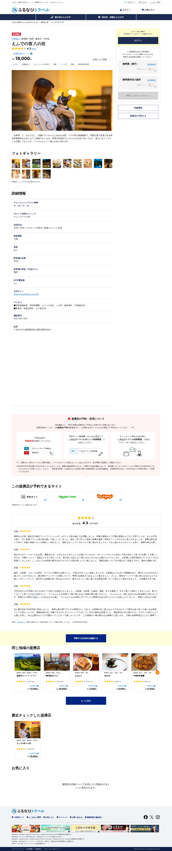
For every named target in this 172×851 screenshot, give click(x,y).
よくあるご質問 (155, 2)
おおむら (78, 676)
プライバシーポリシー (51, 849)
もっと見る (86, 700)
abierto (107, 676)
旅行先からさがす (63, 17)
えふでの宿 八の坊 (24, 743)
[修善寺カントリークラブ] (28, 662)
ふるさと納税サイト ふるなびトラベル (25, 22)
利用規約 (38, 849)
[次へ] (158, 673)
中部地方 (16, 39)
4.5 (118, 681)
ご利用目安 (33, 686)
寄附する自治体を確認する (86, 638)
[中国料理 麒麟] (144, 662)
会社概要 (29, 849)
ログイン (127, 9)
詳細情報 (138, 107)
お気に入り (150, 9)
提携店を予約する (138, 116)
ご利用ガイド (131, 2)
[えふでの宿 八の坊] (28, 729)
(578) (33, 49)
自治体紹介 (151, 64)
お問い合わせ (142, 2)
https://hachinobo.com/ (25, 294)
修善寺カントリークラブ (26, 676)
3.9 (31, 681)
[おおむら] (86, 662)
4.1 (60, 681)
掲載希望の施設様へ (95, 817)
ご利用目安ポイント (21, 53)
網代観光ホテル (52, 676)
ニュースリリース (18, 849)
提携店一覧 (44, 22)
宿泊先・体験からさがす (113, 17)
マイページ (63, 817)
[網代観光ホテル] (57, 662)
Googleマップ (22, 622)
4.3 (89, 681)
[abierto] (115, 662)
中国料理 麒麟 (138, 676)
